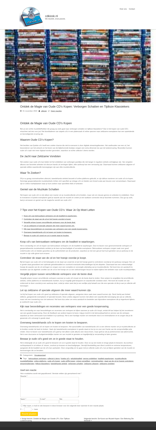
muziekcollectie (121, 358)
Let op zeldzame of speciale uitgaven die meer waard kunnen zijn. (49, 226)
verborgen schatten (75, 364)
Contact (132, 9)
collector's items (53, 358)
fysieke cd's (65, 358)
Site (60, 399)
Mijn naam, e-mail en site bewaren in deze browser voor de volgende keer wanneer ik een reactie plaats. (63, 406)
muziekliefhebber (26, 361)
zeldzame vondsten (107, 364)
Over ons (123, 9)
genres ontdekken (90, 358)
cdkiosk (44, 111)
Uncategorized (40, 355)
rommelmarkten (97, 361)
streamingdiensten (27, 364)
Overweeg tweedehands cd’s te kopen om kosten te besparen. (48, 232)
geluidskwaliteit (76, 358)
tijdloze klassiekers (42, 364)
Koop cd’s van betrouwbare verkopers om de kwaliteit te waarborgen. (50, 216)
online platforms (40, 361)
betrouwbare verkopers (37, 358)
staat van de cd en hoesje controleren (118, 361)
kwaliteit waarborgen (106, 358)
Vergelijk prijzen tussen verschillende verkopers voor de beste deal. (50, 222)
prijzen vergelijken (83, 361)
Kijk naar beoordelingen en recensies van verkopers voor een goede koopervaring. (56, 229)
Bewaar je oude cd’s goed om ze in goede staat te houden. (46, 235)
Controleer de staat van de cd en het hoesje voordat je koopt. (47, 219)
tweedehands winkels (59, 364)
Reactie (23, 376)
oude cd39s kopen (68, 361)
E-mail (43, 399)
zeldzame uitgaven (91, 364)
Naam (23, 399)
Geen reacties (56, 111)
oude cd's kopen (53, 361)
